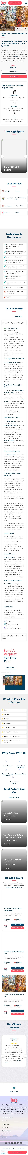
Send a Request (10, 667)
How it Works (5, 1134)
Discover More (14, 797)
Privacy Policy (6, 1124)
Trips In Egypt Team (11, 816)
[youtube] (15, 1143)
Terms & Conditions (7, 1117)
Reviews (4, 1137)
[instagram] (12, 1143)
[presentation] (2, 156)
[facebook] (6, 1143)
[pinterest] (18, 1143)
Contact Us (5, 1127)
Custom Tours (15, 2)
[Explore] (3, 3)
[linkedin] (21, 1143)
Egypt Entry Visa (10, 813)
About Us (4, 1121)
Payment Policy (6, 1130)
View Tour (17, 924)
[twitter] (9, 1143)
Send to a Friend (14, 71)
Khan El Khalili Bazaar (11, 168)
